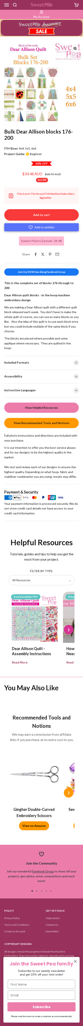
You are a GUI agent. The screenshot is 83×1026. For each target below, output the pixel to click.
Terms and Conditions (16, 924)
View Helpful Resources (41, 407)
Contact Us (52, 924)
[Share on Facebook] (35, 254)
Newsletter (52, 931)
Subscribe (41, 1006)
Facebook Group (43, 871)
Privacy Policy (12, 918)
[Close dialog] (75, 961)
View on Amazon (34, 825)
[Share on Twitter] (42, 254)
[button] (41, 227)
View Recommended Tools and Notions (41, 423)
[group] (41, 27)
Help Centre (53, 918)
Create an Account (14, 931)
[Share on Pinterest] (50, 254)
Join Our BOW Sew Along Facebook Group (41, 272)
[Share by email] (57, 254)
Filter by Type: (41, 571)
